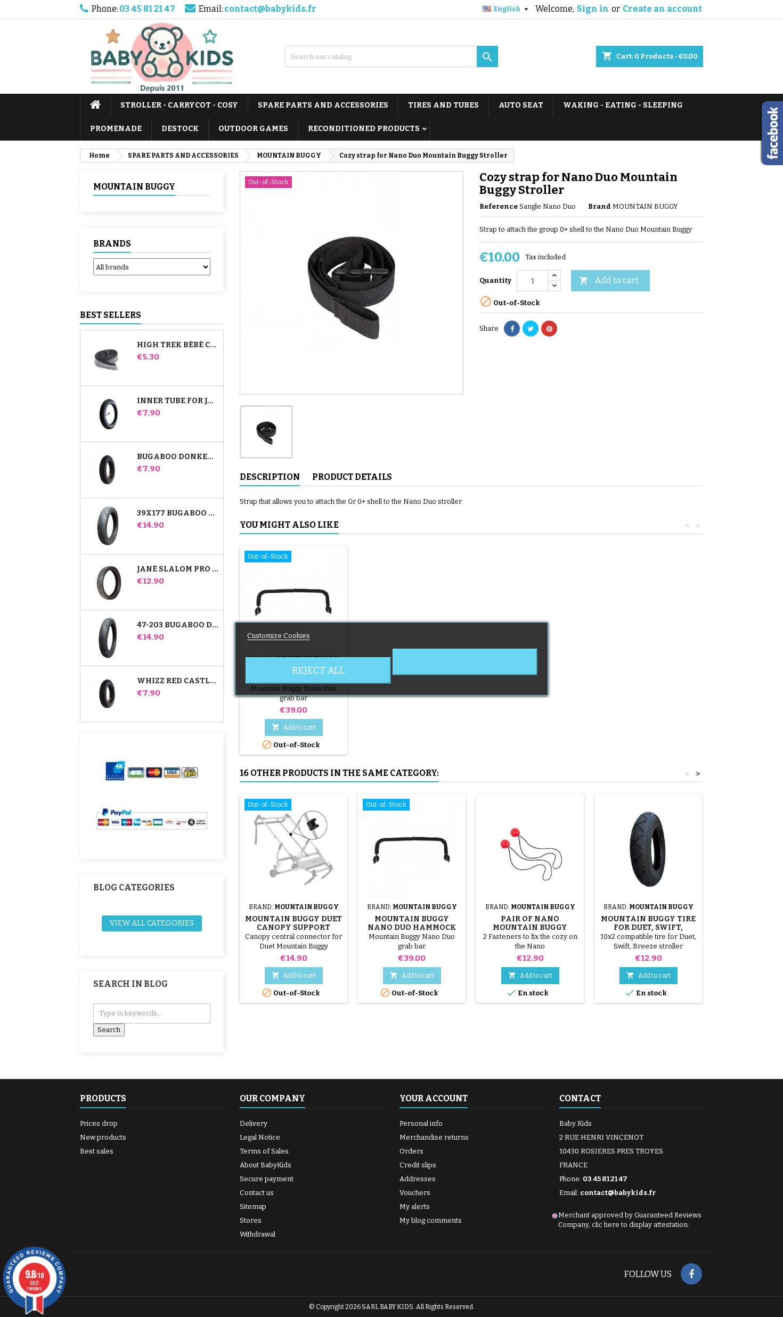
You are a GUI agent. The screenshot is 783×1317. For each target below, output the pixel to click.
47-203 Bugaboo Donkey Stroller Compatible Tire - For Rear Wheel (178, 625)
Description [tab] (270, 477)
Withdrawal (257, 1234)
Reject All (318, 670)
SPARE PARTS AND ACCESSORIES (323, 105)
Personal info (421, 1123)
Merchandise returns (434, 1137)
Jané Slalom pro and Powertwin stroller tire (178, 569)
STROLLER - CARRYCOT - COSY (179, 105)
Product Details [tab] (352, 477)
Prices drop (99, 1123)
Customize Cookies (278, 636)
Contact (580, 1098)
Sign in (593, 9)
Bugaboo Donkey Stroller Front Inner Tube (178, 457)
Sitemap (253, 1206)
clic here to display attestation (640, 1225)
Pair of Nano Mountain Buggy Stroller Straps (530, 927)
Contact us (257, 1193)
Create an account (662, 9)
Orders (411, 1151)
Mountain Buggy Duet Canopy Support (293, 923)
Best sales (96, 1151)
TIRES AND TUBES (443, 105)
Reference (498, 206)
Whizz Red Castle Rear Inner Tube (178, 681)
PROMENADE (116, 128)
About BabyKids (265, 1165)
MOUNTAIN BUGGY (134, 187)
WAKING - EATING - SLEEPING (623, 105)
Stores (251, 1220)
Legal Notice (260, 1137)
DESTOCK (180, 128)
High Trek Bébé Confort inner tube (178, 345)
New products (103, 1137)
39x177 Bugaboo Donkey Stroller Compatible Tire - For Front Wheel (178, 513)
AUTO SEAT (521, 105)
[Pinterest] (549, 329)
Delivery (253, 1123)
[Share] (512, 329)
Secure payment (266, 1179)
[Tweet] (531, 329)
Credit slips (417, 1165)
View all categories (152, 923)
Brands (112, 244)
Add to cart (609, 280)
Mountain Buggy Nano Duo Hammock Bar (412, 927)
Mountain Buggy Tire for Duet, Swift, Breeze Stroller (648, 927)
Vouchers (414, 1193)
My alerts (414, 1206)
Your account (433, 1098)
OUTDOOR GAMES (253, 128)
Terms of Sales (264, 1151)
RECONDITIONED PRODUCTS (364, 128)
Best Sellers (110, 315)
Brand (599, 206)
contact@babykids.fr (270, 9)
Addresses (417, 1179)
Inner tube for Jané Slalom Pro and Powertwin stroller (178, 401)
